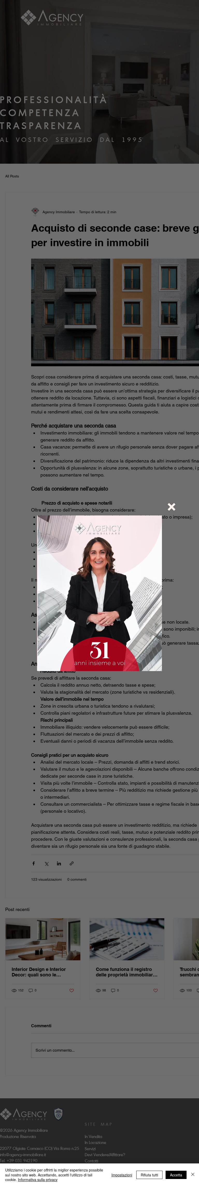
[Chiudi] (193, 1175)
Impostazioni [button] (121, 1174)
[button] (171, 507)
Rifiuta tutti (149, 1174)
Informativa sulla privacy (38, 1179)
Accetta (176, 1174)
